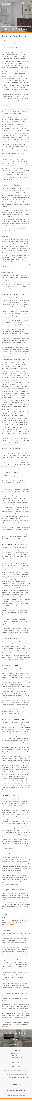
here (13, 924)
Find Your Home (14, 1039)
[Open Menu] (28, 3)
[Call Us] (23, 3)
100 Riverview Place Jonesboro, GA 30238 (16, 1056)
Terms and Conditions (20, 1074)
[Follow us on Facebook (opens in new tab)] (13, 1050)
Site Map (16, 1080)
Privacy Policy (8, 936)
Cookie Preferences (23, 1077)
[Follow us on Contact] (16, 1050)
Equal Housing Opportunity (10, 1077)
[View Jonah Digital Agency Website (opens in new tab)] (22, 1091)
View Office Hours (16, 1062)
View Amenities (14, 1044)
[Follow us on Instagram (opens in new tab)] (19, 1050)
